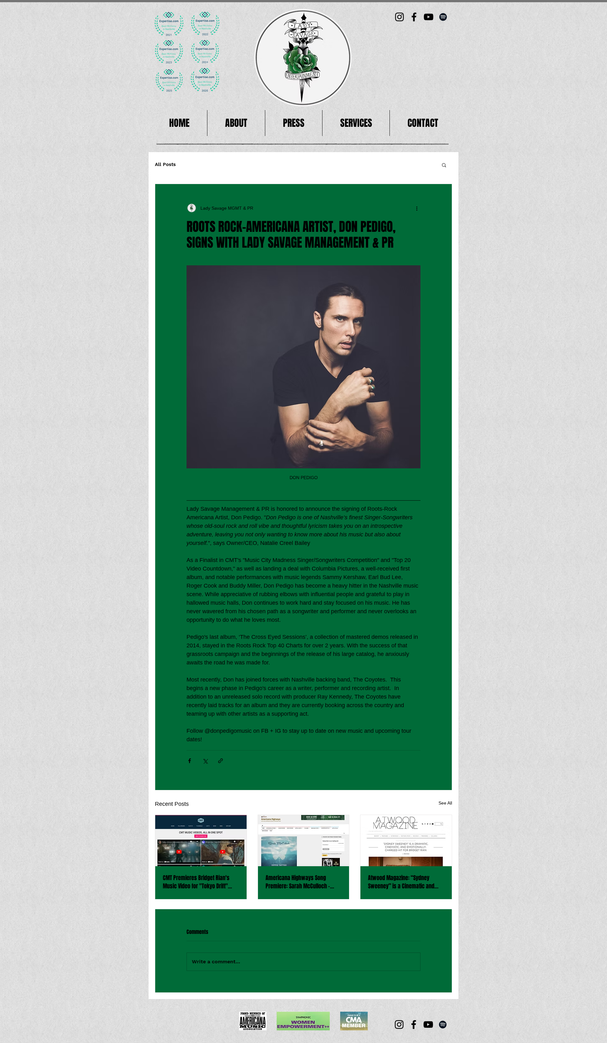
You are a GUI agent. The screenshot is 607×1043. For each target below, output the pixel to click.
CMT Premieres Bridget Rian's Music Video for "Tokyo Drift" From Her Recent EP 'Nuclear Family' (196, 882)
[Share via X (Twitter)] (205, 761)
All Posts (165, 164)
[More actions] (416, 208)
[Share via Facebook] (190, 761)
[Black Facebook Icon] (414, 17)
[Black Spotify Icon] (443, 17)
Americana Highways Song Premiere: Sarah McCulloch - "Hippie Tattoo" (298, 882)
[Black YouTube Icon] (428, 17)
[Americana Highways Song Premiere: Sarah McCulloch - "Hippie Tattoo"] (303, 840)
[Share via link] (221, 761)
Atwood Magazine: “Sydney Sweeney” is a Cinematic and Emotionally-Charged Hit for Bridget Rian (401, 882)
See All (445, 802)
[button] (444, 164)
